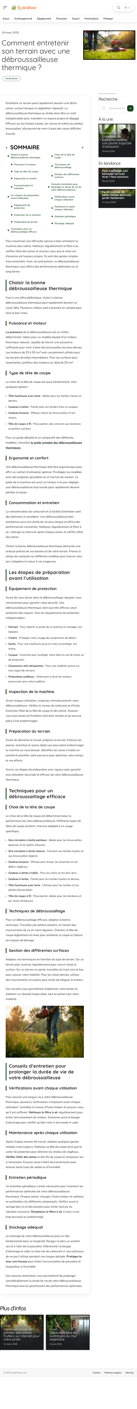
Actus (7, 1326)
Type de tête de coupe (26, 171)
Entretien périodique (65, 216)
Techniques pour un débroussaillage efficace (24, 230)
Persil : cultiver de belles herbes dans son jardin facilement (116, 194)
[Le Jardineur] (24, 7)
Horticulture (12, 78)
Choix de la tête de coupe (64, 156)
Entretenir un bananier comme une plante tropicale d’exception (116, 141)
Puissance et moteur (25, 164)
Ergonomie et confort (25, 178)
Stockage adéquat (64, 223)
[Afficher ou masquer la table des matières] (61, 147)
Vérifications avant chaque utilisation (64, 198)
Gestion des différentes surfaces (67, 176)
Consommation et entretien (23, 187)
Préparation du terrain (26, 222)
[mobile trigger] (6, 7)
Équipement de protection (22, 207)
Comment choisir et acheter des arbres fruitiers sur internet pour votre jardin (22, 1334)
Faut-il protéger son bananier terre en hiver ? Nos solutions (115, 173)
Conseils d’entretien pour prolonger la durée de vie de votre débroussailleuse (66, 187)
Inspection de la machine (27, 215)
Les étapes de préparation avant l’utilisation (25, 197)
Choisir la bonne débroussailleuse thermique (25, 156)
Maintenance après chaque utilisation (64, 208)
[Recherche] (118, 7)
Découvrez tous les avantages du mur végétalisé (63, 1336)
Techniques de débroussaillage (63, 166)
